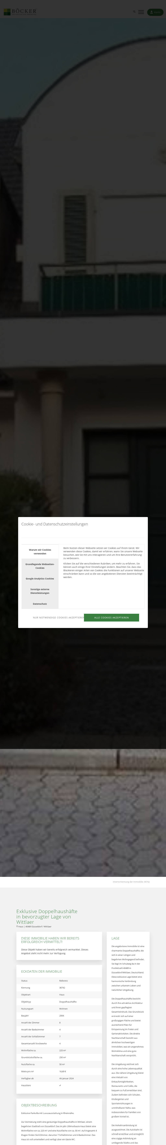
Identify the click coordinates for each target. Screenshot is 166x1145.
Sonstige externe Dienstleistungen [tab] (39, 591)
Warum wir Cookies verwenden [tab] (40, 551)
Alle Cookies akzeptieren (111, 617)
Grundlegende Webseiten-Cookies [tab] (39, 566)
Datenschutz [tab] (40, 603)
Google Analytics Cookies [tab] (40, 578)
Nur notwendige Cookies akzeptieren (58, 617)
